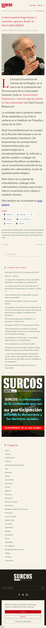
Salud (7, 538)
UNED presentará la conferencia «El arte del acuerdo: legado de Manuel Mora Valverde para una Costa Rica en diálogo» (22, 331)
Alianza (7, 454)
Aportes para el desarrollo (14, 465)
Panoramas (9, 527)
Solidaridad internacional (14, 549)
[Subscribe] (42, 588)
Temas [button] (39, 5)
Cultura (28, 30)
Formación (9, 513)
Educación (8, 498)
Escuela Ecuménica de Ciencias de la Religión (19, 232)
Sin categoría (9, 546)
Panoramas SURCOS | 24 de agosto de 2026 (22, 272)
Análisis (8, 461)
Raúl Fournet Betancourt (33, 235)
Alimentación (10, 458)
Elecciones (9, 505)
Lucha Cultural (10, 516)
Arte (6, 469)
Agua (7, 450)
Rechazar (23, 617)
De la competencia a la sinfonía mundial (20, 344)
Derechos (35, 30)
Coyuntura (9, 483)
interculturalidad (17, 235)
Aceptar (23, 612)
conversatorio (7, 230)
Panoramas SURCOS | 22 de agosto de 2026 (22, 325)
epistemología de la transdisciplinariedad (28, 230)
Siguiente (39, 244)
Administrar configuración (23, 621)
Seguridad (8, 542)
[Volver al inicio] (7, 5)
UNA (3, 238)
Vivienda (8, 557)
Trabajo (7, 553)
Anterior (6, 244)
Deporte (8, 491)
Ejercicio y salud (11, 502)
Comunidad (9, 480)
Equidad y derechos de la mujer (16, 509)
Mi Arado (8, 524)
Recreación (9, 535)
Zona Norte (9, 560)
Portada (33, 5)
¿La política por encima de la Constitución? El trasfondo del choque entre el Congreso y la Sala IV (23, 288)
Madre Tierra (9, 520)
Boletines (8, 472)
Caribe (7, 476)
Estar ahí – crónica (11, 276)
